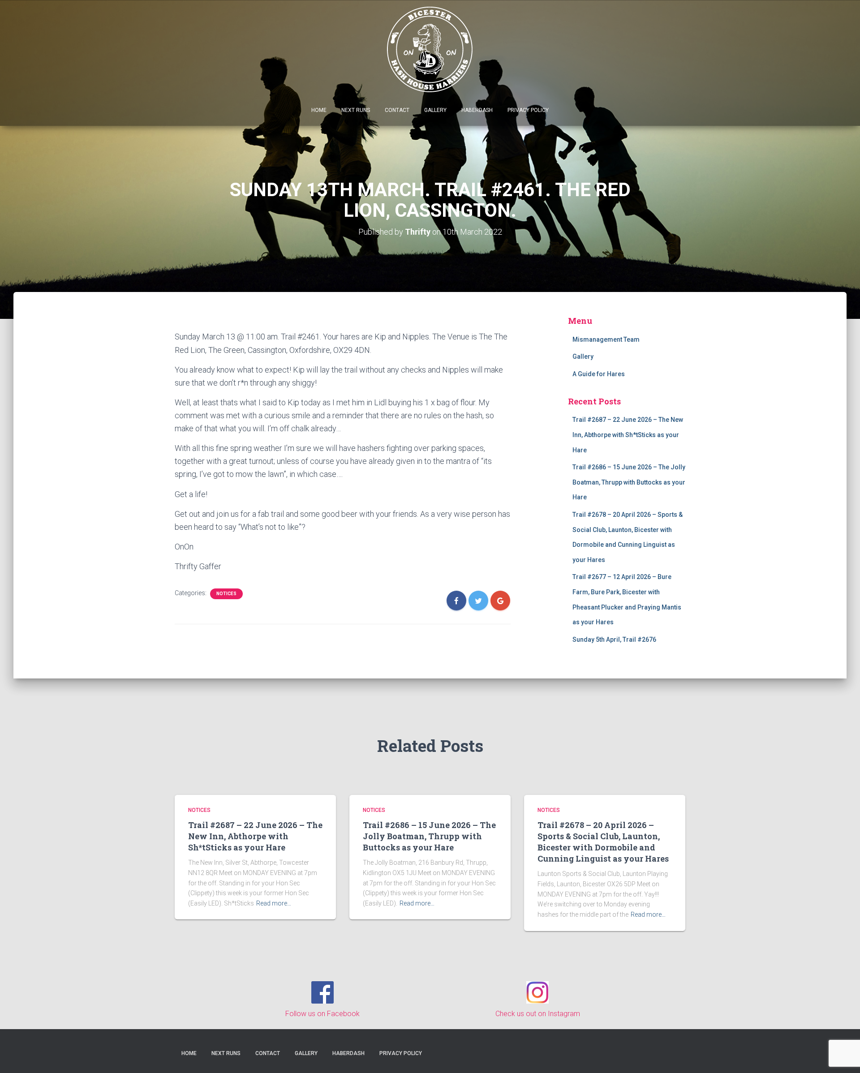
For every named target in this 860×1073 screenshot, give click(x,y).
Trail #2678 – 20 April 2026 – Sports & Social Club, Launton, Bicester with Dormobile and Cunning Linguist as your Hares (603, 842)
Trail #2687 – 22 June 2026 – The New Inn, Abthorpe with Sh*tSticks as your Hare (627, 434)
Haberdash (477, 110)
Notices (226, 593)
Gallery (435, 110)
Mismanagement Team (606, 339)
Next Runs (355, 110)
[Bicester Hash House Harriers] (430, 48)
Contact (397, 110)
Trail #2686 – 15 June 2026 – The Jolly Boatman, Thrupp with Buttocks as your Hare (628, 482)
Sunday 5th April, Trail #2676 (614, 639)
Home (319, 110)
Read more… (273, 903)
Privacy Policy (528, 110)
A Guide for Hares (598, 374)
